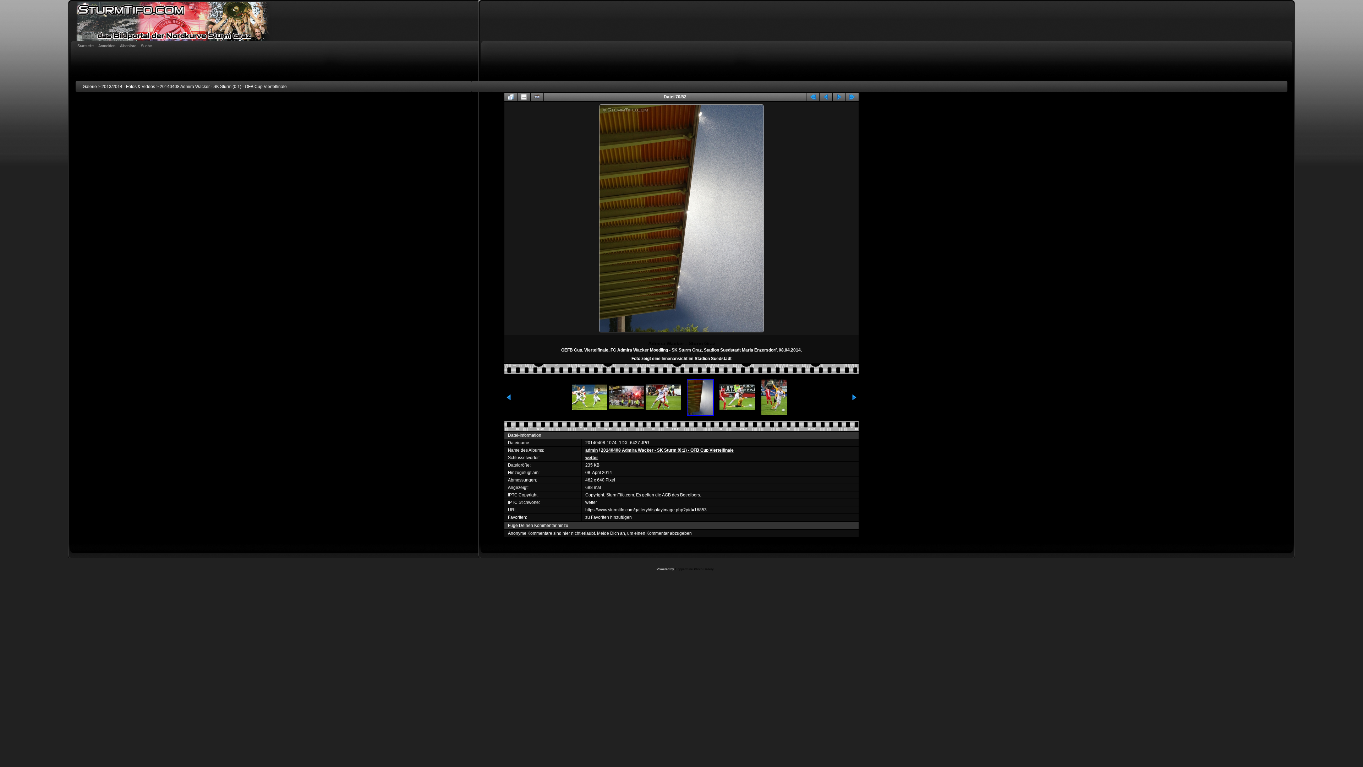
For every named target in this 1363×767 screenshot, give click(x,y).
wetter (591, 457)
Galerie (90, 86)
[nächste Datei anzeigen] (839, 97)
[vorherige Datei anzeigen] (826, 97)
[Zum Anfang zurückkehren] (812, 97)
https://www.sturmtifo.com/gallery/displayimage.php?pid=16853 (646, 509)
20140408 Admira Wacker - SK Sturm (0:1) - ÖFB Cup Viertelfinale (223, 86)
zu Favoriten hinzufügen (608, 517)
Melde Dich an (611, 533)
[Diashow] (537, 97)
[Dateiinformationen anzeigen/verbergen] (524, 97)
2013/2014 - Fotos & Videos (128, 86)
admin (591, 450)
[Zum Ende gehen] (852, 97)
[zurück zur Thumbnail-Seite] (510, 97)
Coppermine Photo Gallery (694, 569)
